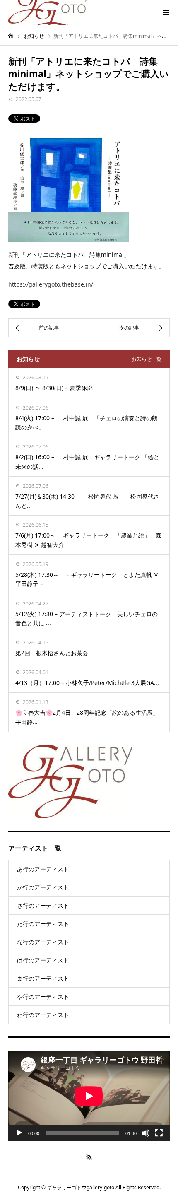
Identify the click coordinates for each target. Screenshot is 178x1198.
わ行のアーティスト (43, 1015)
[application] (89, 1096)
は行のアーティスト (43, 960)
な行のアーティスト (43, 942)
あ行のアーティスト (43, 869)
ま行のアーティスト (43, 978)
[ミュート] (146, 1133)
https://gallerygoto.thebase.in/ (50, 284)
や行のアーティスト (43, 996)
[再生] (19, 1133)
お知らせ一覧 (146, 358)
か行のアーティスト (43, 887)
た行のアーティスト (43, 924)
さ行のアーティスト (43, 905)
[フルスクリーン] (159, 1133)
